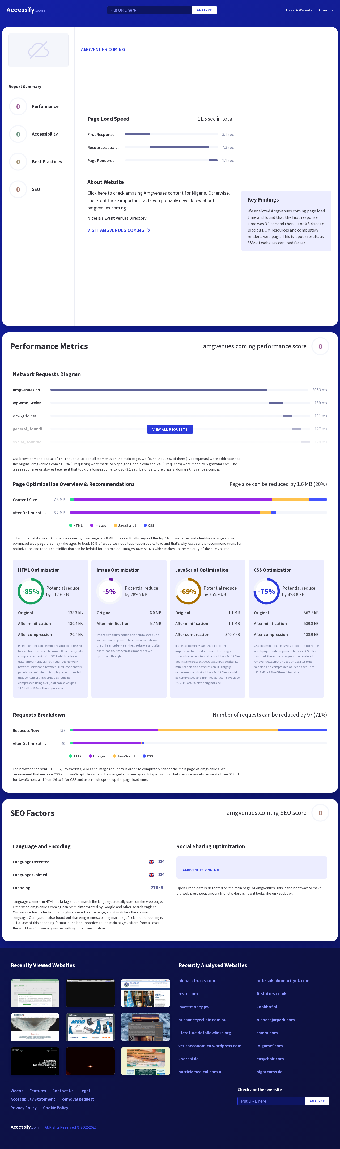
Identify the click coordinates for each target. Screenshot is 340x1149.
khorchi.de (188, 1058)
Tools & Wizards (298, 10)
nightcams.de (269, 1071)
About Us (326, 10)
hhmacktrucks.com (196, 980)
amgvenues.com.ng (103, 49)
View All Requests (170, 429)
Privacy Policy (24, 1107)
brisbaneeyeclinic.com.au (202, 1019)
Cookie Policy (55, 1107)
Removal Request (78, 1099)
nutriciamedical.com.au (201, 1071)
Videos (17, 1090)
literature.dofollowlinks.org (204, 1032)
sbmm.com (267, 1032)
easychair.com (270, 1058)
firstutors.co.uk (271, 993)
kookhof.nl (267, 1006)
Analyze (204, 10)
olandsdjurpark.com (276, 1019)
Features (37, 1090)
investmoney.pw (193, 1006)
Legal (85, 1090)
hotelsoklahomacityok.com (283, 980)
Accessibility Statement (33, 1099)
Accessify (25, 10)
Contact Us (62, 1090)
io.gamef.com (270, 1045)
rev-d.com (188, 993)
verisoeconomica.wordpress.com (209, 1045)
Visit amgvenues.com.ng (115, 230)
